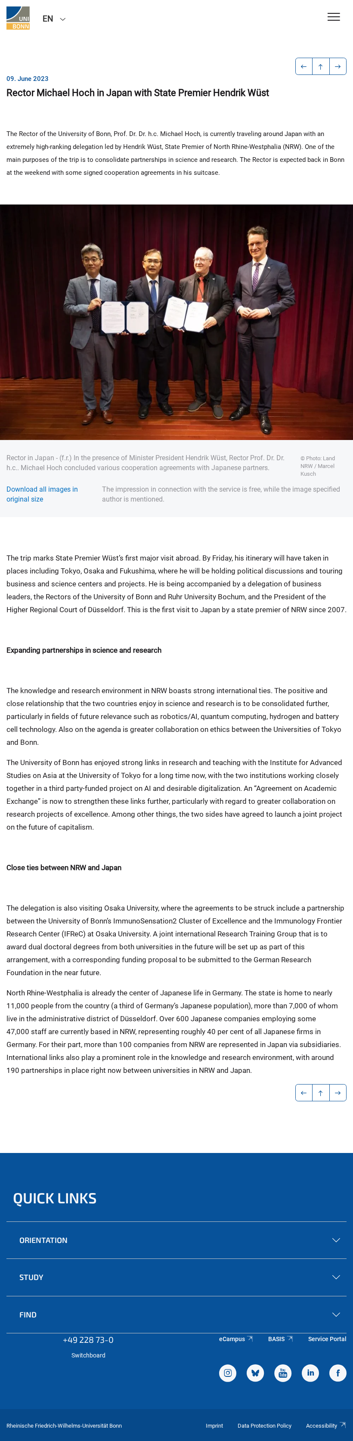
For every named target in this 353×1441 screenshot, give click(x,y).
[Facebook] (338, 1374)
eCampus (232, 1339)
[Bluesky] (255, 1374)
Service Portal (327, 1339)
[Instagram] (227, 1374)
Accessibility (321, 1425)
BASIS (276, 1339)
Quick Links (55, 1197)
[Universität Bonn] (18, 18)
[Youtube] (282, 1374)
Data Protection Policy (264, 1425)
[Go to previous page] (304, 66)
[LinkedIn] (310, 1374)
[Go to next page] (338, 66)
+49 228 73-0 (88, 1339)
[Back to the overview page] (321, 66)
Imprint (214, 1425)
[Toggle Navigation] (334, 17)
